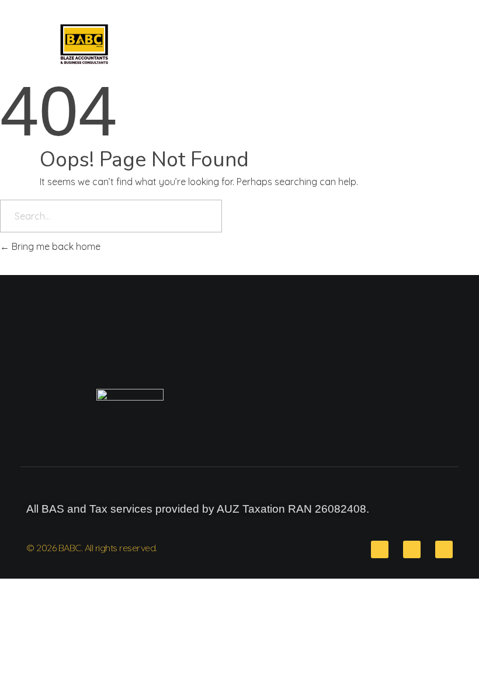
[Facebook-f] (444, 549)
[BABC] (101, 44)
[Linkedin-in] (412, 549)
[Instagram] (379, 549)
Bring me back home (54, 246)
